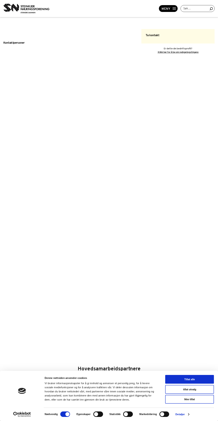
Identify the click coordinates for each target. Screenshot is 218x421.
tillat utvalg (189, 389)
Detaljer (180, 414)
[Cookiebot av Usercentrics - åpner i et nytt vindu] (22, 414)
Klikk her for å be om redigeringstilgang (178, 52)
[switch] (98, 414)
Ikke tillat (189, 399)
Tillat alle (189, 379)
